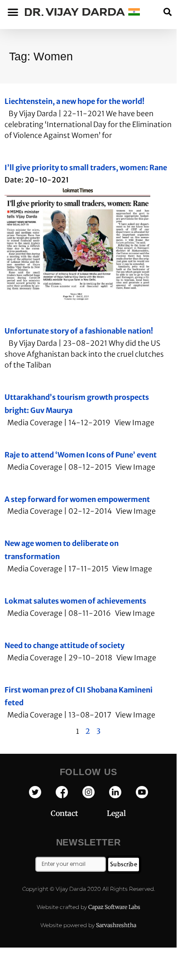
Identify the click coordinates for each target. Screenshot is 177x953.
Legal (116, 813)
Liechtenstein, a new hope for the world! (74, 101)
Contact (79, 813)
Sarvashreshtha (116, 925)
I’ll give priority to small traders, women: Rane (86, 167)
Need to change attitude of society (64, 645)
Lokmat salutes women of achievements (75, 600)
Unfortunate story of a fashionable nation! (79, 330)
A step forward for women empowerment (77, 499)
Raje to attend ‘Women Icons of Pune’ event (81, 454)
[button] (167, 12)
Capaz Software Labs (114, 907)
